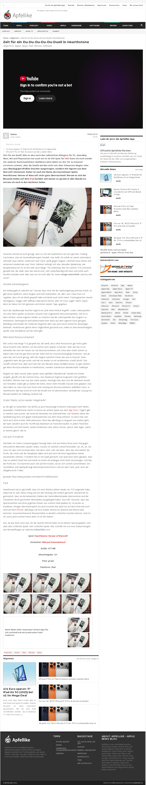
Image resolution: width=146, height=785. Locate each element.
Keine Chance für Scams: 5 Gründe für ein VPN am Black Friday (127, 192)
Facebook (129, 296)
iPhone (20, 509)
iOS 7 (104, 302)
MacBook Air (123, 309)
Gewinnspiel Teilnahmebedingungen (64, 749)
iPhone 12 (126, 306)
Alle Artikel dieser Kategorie (88, 659)
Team (79, 760)
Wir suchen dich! (84, 763)
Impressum (82, 753)
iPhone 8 (115, 306)
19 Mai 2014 (92, 134)
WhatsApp (122, 323)
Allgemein (8, 45)
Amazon (105, 285)
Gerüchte (116, 299)
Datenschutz (83, 757)
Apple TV (29, 31)
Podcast (6, 31)
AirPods (17, 31)
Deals (104, 296)
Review (37, 45)
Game (17, 652)
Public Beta (136, 313)
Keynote (105, 309)
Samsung (137, 316)
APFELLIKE (9, 783)
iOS (66, 158)
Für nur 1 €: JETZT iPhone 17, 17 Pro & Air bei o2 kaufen (64, 701)
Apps (24, 45)
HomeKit (56, 31)
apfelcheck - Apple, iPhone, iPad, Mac (116, 252)
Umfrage (60, 753)
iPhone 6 (105, 306)
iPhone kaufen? (62, 742)
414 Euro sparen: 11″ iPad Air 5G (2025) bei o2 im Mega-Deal (31, 149)
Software (47, 45)
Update (104, 323)
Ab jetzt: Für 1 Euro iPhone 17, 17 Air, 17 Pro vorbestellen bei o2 (67, 723)
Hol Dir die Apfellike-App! (86, 743)
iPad (31, 45)
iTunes (136, 306)
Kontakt (81, 747)
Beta (128, 292)
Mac (113, 309)
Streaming (123, 320)
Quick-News (106, 316)
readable (117, 316)
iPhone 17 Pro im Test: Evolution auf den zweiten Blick (29, 152)
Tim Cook (134, 320)
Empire (59, 745)
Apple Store (117, 289)
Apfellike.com (18, 14)
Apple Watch (42, 31)
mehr (117, 181)
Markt (117, 313)
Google (126, 299)
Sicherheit (106, 320)
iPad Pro (119, 302)
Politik (125, 313)
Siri (114, 320)
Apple (18, 45)
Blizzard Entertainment (53, 542)
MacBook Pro (107, 313)
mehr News (139, 170)
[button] (18, 583)
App (122, 285)
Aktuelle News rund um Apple (113, 249)
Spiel (39, 652)
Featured (8, 652)
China (135, 292)
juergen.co (138, 783)
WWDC (132, 323)
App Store (73, 410)
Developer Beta (115, 296)
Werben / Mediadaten (86, 750)
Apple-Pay (106, 289)
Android (114, 285)
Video (113, 323)
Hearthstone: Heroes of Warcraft (50, 536)
